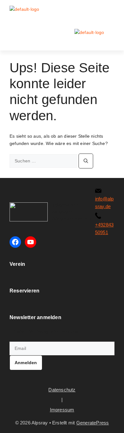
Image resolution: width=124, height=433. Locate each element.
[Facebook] (15, 242)
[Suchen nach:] (44, 160)
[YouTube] (30, 242)
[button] (110, 11)
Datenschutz (61, 389)
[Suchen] (86, 161)
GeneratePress (92, 422)
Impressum (62, 409)
